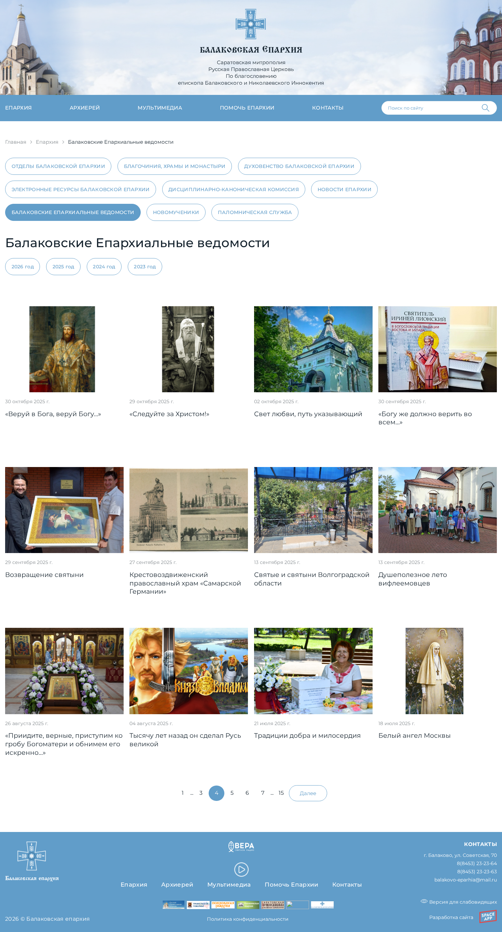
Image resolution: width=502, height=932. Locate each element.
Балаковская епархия (251, 50)
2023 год (145, 267)
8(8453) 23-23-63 (477, 871)
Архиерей (85, 107)
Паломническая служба (255, 212)
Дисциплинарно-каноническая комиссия (233, 189)
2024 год (104, 267)
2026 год (23, 267)
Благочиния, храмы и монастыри (175, 166)
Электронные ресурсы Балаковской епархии (81, 189)
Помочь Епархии (291, 884)
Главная (15, 142)
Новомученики (176, 212)
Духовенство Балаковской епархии (299, 166)
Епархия (18, 107)
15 (281, 793)
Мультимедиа (160, 107)
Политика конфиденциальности (248, 919)
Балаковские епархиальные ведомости (73, 212)
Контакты (328, 107)
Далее (308, 793)
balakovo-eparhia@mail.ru (465, 879)
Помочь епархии (247, 107)
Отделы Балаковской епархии (58, 166)
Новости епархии (345, 189)
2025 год (63, 267)
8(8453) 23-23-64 (477, 863)
